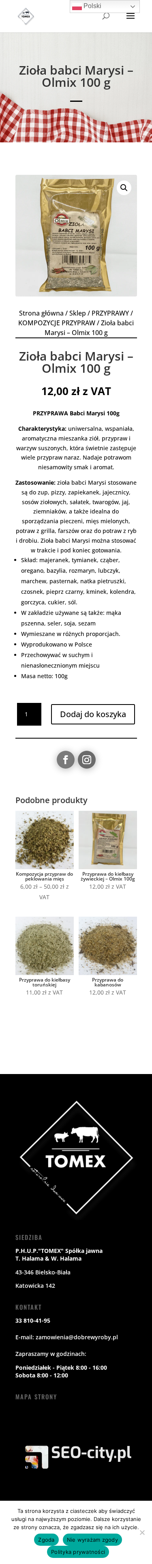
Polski (91, 5)
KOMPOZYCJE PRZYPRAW (56, 322)
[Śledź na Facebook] (66, 760)
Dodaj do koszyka (93, 714)
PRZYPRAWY (110, 313)
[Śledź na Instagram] (87, 760)
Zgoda (46, 1539)
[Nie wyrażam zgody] (142, 1532)
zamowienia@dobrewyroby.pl (77, 1337)
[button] (124, 187)
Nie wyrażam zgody (92, 1539)
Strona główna (41, 313)
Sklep (77, 313)
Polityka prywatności (78, 1552)
